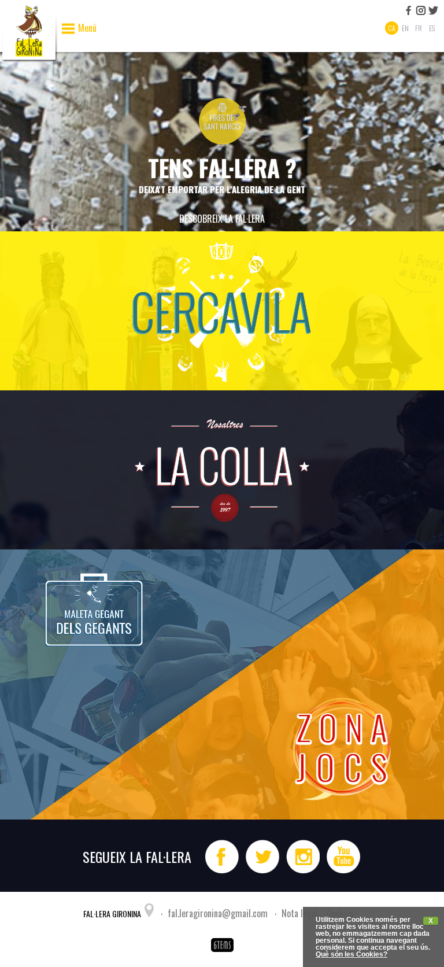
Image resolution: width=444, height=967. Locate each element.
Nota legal (300, 913)
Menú (87, 29)
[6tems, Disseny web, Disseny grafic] (222, 952)
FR (418, 28)
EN (405, 28)
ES (432, 28)
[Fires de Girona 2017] (222, 146)
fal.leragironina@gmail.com (218, 913)
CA (391, 28)
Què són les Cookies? (351, 954)
